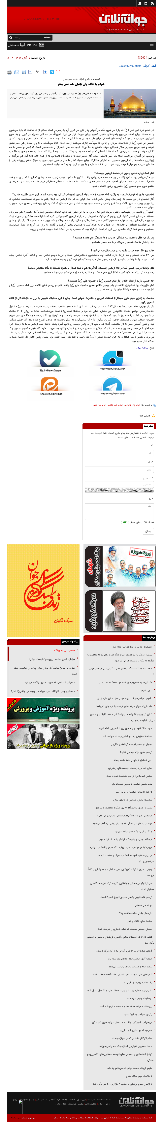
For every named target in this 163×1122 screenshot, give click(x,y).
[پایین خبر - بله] (50, 363)
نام (152, 445)
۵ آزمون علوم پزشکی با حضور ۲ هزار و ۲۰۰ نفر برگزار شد (122, 1084)
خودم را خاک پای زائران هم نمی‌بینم (81, 83)
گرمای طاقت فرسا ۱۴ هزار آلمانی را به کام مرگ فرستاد (124, 951)
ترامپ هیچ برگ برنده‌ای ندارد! (136, 752)
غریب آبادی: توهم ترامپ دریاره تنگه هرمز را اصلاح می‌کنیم (121, 847)
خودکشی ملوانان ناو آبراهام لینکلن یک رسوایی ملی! (124, 816)
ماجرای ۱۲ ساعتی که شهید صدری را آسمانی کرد (50, 683)
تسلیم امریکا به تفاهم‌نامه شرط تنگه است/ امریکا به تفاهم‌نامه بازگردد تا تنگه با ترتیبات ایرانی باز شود (120, 658)
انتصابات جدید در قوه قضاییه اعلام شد (132, 647)
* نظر (150, 499)
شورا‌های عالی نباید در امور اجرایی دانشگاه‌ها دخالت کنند (122, 975)
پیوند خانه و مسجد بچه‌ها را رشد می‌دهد (130, 967)
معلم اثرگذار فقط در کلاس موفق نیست (132, 1038)
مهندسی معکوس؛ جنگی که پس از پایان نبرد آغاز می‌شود (122, 824)
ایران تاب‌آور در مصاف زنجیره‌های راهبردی (130, 768)
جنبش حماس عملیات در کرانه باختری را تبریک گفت (124, 929)
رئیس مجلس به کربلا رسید (137, 1014)
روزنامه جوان (142, 348)
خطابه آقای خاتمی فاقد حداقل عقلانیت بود (130, 959)
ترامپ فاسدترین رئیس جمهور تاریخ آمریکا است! (126, 897)
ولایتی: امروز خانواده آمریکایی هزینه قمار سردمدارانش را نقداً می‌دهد (121, 872)
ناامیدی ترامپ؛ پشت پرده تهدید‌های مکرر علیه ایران (124, 698)
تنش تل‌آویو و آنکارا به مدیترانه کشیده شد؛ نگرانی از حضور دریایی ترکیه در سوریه (122, 717)
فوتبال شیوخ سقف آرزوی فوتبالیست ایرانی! (51, 659)
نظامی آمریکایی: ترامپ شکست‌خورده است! (129, 776)
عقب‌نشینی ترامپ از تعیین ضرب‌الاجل (132, 784)
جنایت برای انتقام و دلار (140, 921)
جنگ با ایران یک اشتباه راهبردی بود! (133, 832)
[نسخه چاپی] (9, 72)
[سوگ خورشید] (119, 610)
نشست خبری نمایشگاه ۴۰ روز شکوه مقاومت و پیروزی (123, 808)
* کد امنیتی (148, 478)
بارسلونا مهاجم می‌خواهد (139, 998)
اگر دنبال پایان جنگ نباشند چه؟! (135, 913)
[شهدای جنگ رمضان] (119, 566)
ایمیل (150, 462)
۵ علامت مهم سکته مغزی (138, 1076)
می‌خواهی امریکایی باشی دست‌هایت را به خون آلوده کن (122, 1022)
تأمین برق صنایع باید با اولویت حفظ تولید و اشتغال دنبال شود (119, 990)
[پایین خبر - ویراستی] (112, 363)
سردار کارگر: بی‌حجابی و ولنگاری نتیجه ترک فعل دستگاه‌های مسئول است (122, 886)
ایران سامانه (16, 1118)
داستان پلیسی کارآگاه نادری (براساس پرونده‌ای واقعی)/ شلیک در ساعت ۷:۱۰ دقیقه (43, 694)
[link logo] (118, 17)
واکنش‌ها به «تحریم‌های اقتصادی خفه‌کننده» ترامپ (125, 683)
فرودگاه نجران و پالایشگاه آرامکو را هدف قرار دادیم (125, 839)
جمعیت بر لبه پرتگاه (64, 650)
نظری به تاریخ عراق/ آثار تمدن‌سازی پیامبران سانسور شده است (45, 671)
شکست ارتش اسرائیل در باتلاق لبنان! (132, 800)
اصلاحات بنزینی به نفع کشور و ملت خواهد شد (127, 736)
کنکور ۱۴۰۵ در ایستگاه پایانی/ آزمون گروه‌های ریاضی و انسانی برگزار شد (120, 940)
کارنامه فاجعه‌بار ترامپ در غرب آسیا (134, 792)
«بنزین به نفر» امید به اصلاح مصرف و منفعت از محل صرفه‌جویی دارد (125, 858)
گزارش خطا (145, 416)
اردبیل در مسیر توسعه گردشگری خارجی (131, 744)
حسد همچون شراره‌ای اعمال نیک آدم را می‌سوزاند (125, 1046)
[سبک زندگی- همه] (43, 590)
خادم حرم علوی (115, 405)
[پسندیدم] (58, 71)
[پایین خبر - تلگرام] (112, 388)
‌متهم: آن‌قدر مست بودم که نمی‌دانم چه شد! (129, 1068)
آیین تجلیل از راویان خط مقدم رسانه (133, 760)
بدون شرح (146, 690)
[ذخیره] (24, 72)
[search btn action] (11, 37)
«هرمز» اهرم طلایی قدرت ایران (135, 1030)
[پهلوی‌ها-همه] (43, 736)
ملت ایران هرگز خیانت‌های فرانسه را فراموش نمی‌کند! (124, 706)
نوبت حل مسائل (143, 905)
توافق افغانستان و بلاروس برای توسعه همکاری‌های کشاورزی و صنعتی (120, 1057)
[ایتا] (50, 389)
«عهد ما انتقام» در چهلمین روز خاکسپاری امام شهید (125, 728)
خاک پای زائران (132, 405)
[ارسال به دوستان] (16, 72)
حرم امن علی (99, 405)
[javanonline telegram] (52, 72)
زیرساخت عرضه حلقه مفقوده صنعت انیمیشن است (125, 1006)
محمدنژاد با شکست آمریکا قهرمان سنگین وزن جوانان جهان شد (121, 672)
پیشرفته (17, 37)
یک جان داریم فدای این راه (137, 983)
